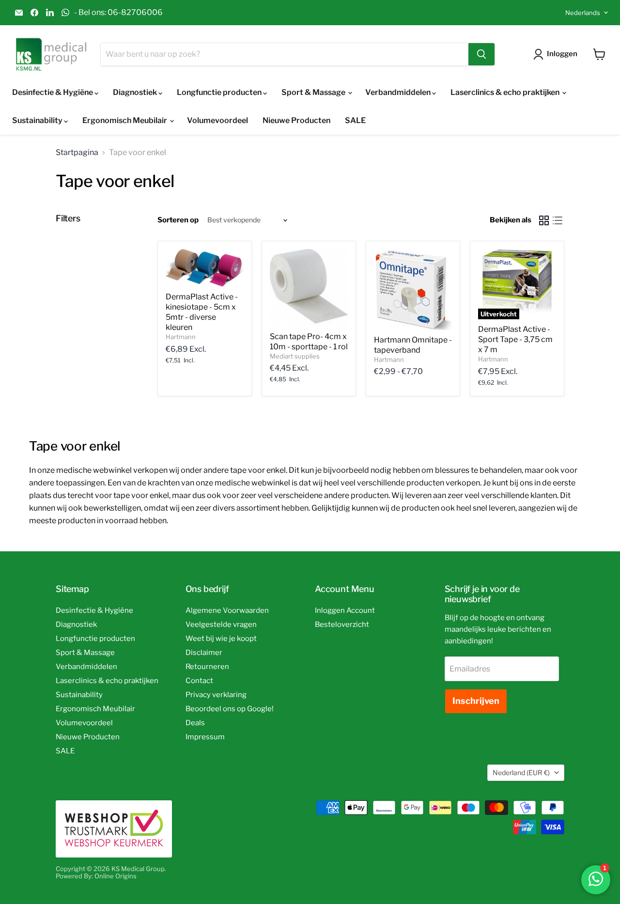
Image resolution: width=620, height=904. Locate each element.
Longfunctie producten (220, 92)
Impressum (205, 737)
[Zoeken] (481, 54)
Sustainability (38, 120)
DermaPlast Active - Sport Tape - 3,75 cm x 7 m (515, 339)
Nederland (521, 772)
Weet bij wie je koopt (221, 638)
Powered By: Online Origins (96, 876)
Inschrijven (475, 701)
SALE (355, 120)
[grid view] (544, 220)
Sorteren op (178, 220)
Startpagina (77, 152)
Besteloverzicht (342, 624)
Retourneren (207, 666)
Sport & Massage (314, 92)
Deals (195, 722)
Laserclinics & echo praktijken (505, 92)
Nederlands (582, 12)
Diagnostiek (135, 92)
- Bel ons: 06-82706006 (118, 12)
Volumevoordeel (217, 120)
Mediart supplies (295, 356)
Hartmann (181, 337)
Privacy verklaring (216, 694)
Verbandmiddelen (398, 92)
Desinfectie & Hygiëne (53, 92)
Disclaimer (204, 652)
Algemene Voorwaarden (227, 610)
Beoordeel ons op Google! (230, 708)
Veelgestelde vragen (221, 624)
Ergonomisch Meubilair (125, 120)
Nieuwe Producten (296, 120)
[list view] (557, 220)
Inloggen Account (345, 610)
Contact (199, 680)
